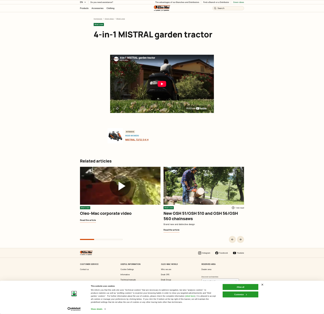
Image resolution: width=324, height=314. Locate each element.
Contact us (84, 269)
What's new (120, 19)
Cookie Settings (127, 269)
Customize (239, 294)
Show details (96, 309)
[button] (232, 239)
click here (190, 296)
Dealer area (206, 269)
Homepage (98, 19)
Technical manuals (128, 280)
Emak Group (166, 280)
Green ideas (109, 19)
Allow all (240, 287)
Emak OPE (165, 274)
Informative (125, 274)
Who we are (166, 269)
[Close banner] (262, 285)
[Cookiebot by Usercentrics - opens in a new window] (74, 309)
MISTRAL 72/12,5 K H (136, 139)
